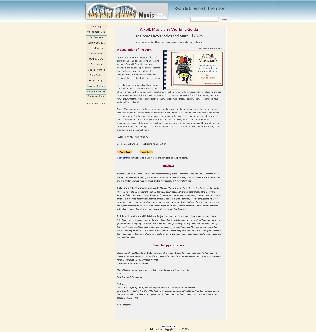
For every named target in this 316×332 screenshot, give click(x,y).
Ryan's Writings (96, 80)
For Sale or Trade (96, 96)
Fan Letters (96, 64)
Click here (122, 157)
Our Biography (96, 59)
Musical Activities (96, 69)
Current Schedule (96, 43)
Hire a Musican (96, 48)
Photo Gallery (96, 75)
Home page (96, 26)
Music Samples (96, 53)
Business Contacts (96, 86)
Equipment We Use (96, 91)
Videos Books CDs (96, 31)
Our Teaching (96, 37)
